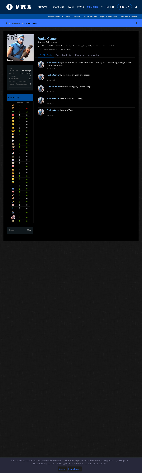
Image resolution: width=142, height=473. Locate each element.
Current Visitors (90, 16)
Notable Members (129, 16)
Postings (79, 55)
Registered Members (109, 16)
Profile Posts (46, 55)
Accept (62, 469)
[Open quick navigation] (136, 23)
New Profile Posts (55, 16)
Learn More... (74, 469)
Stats (80, 7)
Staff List (58, 7)
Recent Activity (73, 16)
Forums (42, 7)
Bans (71, 7)
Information (93, 55)
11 (30, 79)
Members (92, 7)
